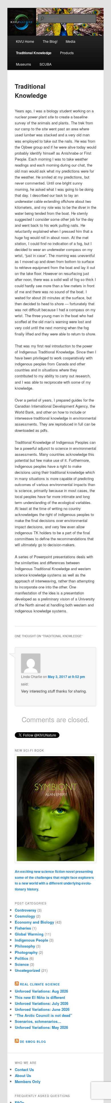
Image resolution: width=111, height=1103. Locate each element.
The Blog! (50, 41)
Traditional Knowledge (34, 52)
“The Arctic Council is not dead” (43, 1015)
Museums (23, 64)
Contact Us (24, 1069)
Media (70, 41)
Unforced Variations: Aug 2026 (41, 991)
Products (67, 52)
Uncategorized (27, 970)
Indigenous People (31, 940)
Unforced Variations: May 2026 (41, 1027)
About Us (23, 1075)
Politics (21, 958)
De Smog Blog (33, 1042)
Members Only (27, 1081)
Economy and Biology (34, 922)
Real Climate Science (40, 984)
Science (22, 964)
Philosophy (25, 946)
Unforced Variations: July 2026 (41, 1003)
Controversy (25, 910)
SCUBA (46, 64)
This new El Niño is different (40, 997)
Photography (26, 952)
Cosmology (25, 916)
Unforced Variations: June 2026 (42, 1009)
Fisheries (23, 928)
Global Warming (29, 934)
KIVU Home (25, 41)
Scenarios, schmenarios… (38, 1021)
